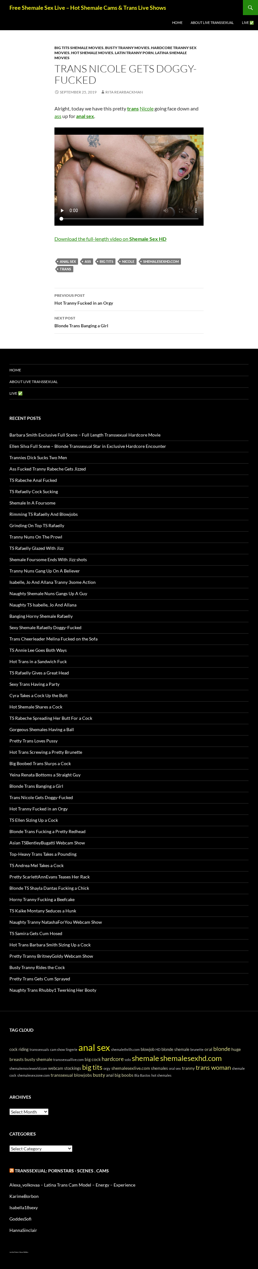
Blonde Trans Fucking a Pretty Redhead (47, 831)
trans (65, 269)
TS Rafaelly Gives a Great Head (39, 672)
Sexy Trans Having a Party (34, 684)
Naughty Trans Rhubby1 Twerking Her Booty (52, 990)
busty (99, 1075)
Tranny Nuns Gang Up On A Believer (44, 570)
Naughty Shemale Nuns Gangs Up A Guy (48, 593)
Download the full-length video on (110, 239)
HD (157, 1049)
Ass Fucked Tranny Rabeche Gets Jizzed (47, 468)
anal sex (68, 261)
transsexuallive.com (68, 1060)
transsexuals (39, 1049)
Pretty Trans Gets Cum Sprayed (39, 978)
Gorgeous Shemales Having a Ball (41, 729)
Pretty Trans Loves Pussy (33, 740)
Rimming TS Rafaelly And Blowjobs (43, 514)
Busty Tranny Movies (127, 47)
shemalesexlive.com (130, 1068)
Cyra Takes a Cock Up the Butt (38, 695)
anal (110, 1075)
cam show (57, 1049)
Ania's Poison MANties (22, 1252)
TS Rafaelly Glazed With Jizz (36, 548)
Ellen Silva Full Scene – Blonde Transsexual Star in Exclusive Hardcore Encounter (87, 446)
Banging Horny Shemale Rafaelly (41, 616)
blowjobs (83, 1075)
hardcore (113, 1058)
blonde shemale (175, 1049)
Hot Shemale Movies (92, 52)
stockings (72, 1068)
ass (57, 116)
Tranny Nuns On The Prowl (35, 536)
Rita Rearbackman (124, 92)
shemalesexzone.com (33, 1075)
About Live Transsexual (212, 22)
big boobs (124, 1075)
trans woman (213, 1067)
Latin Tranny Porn (134, 52)
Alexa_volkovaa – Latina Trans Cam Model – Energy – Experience (72, 1184)
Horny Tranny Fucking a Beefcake (42, 899)
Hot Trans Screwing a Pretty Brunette (45, 752)
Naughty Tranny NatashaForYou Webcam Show (55, 922)
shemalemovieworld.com (28, 1068)
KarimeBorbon (24, 1196)
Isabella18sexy (23, 1207)
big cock (93, 1059)
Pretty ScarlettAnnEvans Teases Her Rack (49, 876)
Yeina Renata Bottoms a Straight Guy (45, 774)
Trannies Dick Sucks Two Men (38, 457)
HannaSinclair (23, 1230)
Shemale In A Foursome (32, 502)
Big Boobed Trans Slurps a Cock (40, 763)
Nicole (147, 108)
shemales (159, 1068)
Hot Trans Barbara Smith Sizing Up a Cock (50, 944)
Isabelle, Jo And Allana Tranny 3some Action (52, 582)
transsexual (62, 1075)
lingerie (71, 1049)
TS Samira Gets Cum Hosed (35, 933)
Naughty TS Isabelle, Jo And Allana (42, 604)
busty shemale (38, 1059)
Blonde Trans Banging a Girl (81, 322)
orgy (107, 1068)
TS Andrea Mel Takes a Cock (36, 865)
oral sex (175, 1068)
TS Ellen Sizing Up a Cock (33, 820)
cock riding (19, 1049)
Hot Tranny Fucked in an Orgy (83, 299)
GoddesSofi (20, 1218)
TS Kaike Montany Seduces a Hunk (42, 910)
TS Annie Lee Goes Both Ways (38, 650)
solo (128, 1060)
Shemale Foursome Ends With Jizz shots (48, 559)
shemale (145, 1058)
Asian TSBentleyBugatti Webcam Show (47, 842)
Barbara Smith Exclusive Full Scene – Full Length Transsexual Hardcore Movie (84, 434)
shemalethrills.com (125, 1049)
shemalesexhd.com (161, 261)
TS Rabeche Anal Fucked (33, 480)
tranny (188, 1068)
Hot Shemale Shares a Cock (35, 706)
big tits (106, 261)
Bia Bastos (142, 1075)
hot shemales (161, 1075)
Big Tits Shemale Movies (79, 47)
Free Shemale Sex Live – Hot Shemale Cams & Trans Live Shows (87, 7)
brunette (197, 1049)
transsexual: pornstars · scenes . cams (62, 1170)
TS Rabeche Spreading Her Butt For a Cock (50, 718)
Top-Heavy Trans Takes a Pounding (42, 854)
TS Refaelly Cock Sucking (33, 491)
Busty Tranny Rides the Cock (37, 967)
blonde (221, 1048)
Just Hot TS (12, 1252)
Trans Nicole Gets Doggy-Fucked (41, 797)
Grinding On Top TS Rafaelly (36, 525)
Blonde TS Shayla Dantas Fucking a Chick (49, 888)
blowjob (147, 1049)
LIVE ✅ (248, 22)
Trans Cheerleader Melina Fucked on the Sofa (53, 638)
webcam (55, 1068)
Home (177, 22)
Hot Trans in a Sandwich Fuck (38, 661)
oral (208, 1049)
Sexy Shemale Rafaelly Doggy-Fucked (45, 627)
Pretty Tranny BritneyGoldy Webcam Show (51, 956)
